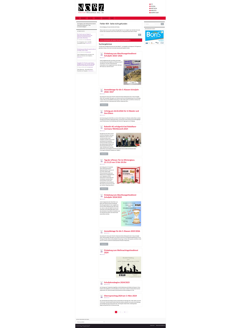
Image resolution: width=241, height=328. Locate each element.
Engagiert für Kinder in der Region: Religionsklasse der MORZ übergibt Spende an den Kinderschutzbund (86, 64)
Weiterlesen (104, 104)
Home (77, 18)
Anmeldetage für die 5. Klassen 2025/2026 (122, 231)
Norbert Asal (108, 284)
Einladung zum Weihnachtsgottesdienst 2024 (121, 251)
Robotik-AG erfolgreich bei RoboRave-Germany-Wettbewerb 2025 (120, 127)
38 (124, 312)
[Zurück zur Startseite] (120, 8)
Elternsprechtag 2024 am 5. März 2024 (120, 296)
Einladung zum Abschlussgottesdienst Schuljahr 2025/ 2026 (120, 54)
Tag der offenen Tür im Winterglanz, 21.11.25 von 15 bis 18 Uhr (119, 161)
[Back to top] (238, 325)
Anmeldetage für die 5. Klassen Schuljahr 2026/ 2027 (121, 90)
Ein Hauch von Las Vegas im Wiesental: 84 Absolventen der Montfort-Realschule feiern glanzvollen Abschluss (84, 36)
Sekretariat (103, 57)
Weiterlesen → (89, 43)
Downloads (105, 18)
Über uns (90, 18)
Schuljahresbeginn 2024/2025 (117, 282)
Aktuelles (83, 18)
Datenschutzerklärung (160, 325)
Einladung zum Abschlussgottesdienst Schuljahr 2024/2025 (120, 196)
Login (112, 18)
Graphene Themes (86, 326)
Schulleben (97, 18)
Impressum (152, 325)
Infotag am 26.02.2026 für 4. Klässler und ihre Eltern (121, 112)
